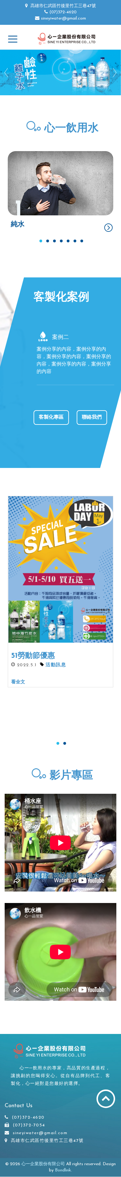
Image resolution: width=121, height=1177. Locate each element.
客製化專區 (51, 417)
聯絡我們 (92, 417)
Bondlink (63, 1170)
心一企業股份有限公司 (43, 1164)
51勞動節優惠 (33, 656)
